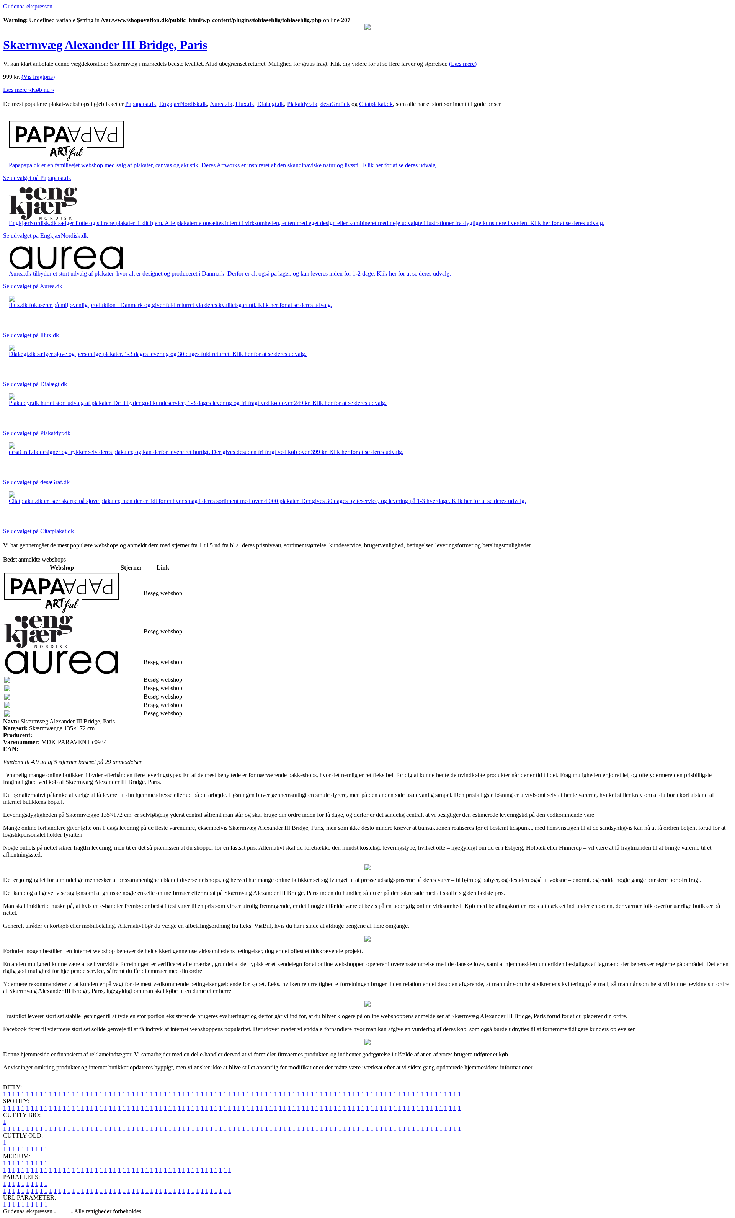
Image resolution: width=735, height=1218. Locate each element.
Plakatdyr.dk (302, 104)
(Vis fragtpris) (38, 76)
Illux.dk (244, 104)
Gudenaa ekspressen (27, 6)
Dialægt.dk (270, 104)
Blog (63, 1211)
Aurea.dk (221, 104)
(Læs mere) (463, 63)
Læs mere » (17, 90)
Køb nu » (42, 90)
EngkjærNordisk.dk (183, 104)
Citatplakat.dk (376, 104)
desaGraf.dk (335, 104)
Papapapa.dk (140, 104)
